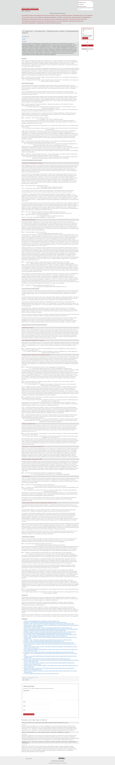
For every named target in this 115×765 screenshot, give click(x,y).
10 (56, 178)
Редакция (27, 7)
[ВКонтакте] (23, 680)
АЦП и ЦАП (58, 15)
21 (70, 345)
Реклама (36, 7)
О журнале (32, 7)
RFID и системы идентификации (48, 15)
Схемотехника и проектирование (29, 22)
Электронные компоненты (55, 22)
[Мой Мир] (27, 680)
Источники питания (67, 17)
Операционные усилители (49, 19)
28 (40, 581)
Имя (24, 701)
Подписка (81, 4)
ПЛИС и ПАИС (84, 19)
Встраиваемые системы (78, 15)
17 (51, 281)
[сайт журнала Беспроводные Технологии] (62, 759)
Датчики (23, 17)
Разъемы (39, 21)
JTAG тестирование (37, 15)
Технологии (47, 22)
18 (33, 321)
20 (69, 335)
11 (45, 179)
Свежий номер (82, 2)
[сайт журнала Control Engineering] (70, 759)
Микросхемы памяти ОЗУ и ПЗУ (37, 19)
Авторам (23, 7)
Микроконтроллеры (87, 17)
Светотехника (59, 19)
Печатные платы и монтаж (74, 19)
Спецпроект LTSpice (34, 9)
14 (38, 208)
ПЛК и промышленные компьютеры (29, 21)
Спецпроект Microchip (26, 9)
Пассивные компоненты (77, 17)
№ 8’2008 (23, 38)
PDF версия (24, 41)
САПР (57, 21)
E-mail (83, 33)
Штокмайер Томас (25, 36)
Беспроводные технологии (66, 15)
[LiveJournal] (28, 680)
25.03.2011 (25, 677)
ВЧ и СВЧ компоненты (88, 15)
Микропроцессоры (26, 19)
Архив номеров (83, 6)
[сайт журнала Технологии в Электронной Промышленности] (44, 759)
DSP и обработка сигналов (27, 15)
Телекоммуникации (40, 22)
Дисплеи (28, 17)
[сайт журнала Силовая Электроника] (36, 759)
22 (45, 450)
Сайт (24, 709)
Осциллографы (65, 19)
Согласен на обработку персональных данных (87, 36)
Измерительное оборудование (50, 17)
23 (48, 461)
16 (75, 264)
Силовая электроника (63, 21)
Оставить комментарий (27, 678)
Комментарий (26, 690)
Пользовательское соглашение (57, 760)
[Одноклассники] (25, 680)
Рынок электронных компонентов (49, 21)
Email (24, 705)
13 (37, 207)
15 (74, 264)
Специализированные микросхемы (76, 21)
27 (40, 540)
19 (36, 333)
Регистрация (27, 10)
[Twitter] (24, 680)
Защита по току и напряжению (36, 17)
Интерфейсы (59, 17)
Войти (23, 10)
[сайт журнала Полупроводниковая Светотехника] (52, 759)
